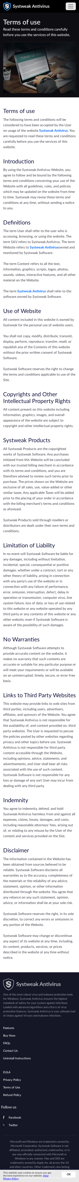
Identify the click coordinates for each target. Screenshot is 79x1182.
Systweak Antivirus (53, 130)
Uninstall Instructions (17, 1058)
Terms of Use (11, 1087)
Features (8, 1028)
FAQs (6, 1043)
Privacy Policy (12, 1080)
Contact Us (10, 1050)
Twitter (13, 1125)
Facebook (15, 1117)
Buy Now (9, 1035)
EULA (6, 1072)
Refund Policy (12, 1095)
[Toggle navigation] (71, 6)
